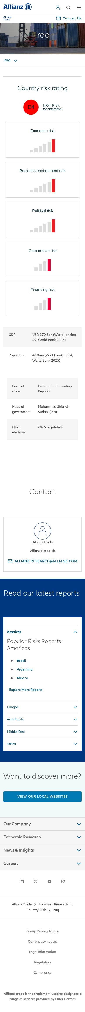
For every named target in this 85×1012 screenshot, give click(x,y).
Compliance (42, 973)
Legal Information (42, 952)
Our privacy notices (42, 941)
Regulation (42, 962)
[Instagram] (63, 881)
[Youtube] (49, 881)
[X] (35, 881)
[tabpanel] (42, 661)
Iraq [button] (7, 60)
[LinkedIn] (21, 881)
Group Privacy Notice (42, 931)
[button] (58, 7)
